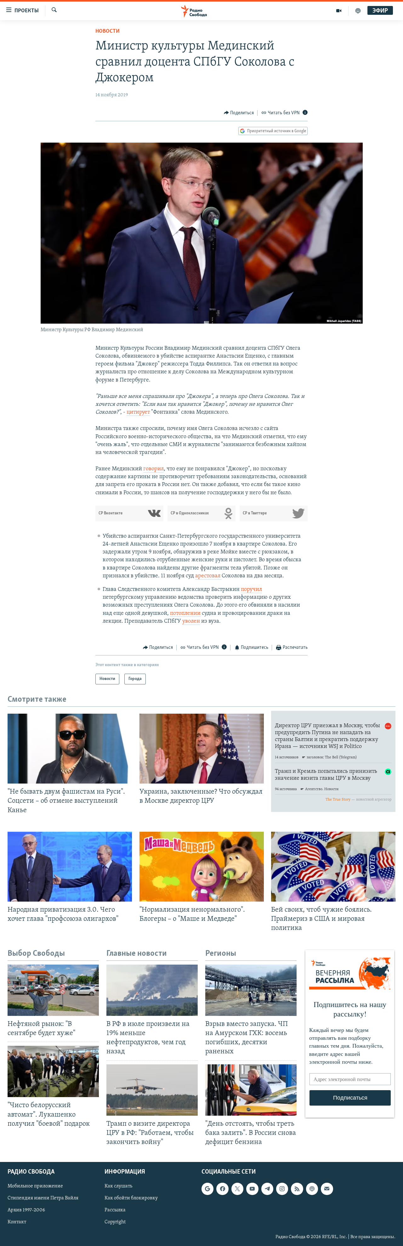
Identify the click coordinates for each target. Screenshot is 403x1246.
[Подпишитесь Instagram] (282, 1189)
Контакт (17, 1222)
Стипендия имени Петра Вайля (43, 1198)
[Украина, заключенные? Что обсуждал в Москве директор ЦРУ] (201, 749)
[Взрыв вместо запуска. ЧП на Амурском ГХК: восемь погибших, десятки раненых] (251, 990)
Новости (107, 31)
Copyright (115, 1222)
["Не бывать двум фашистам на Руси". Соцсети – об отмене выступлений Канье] (70, 749)
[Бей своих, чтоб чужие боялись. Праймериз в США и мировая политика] (333, 867)
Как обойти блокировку (131, 1198)
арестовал (208, 576)
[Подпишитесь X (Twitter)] (237, 1189)
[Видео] (339, 10)
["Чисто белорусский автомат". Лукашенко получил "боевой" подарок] (53, 1071)
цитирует (138, 412)
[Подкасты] (312, 1189)
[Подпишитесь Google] (207, 1189)
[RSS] (297, 1189)
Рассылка (115, 1210)
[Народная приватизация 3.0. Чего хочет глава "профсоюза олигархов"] (70, 867)
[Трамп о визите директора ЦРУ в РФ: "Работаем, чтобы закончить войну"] (152, 1090)
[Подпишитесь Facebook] (222, 1189)
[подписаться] (327, 1189)
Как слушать (118, 1186)
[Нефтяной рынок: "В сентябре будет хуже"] (53, 990)
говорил (153, 469)
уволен (191, 621)
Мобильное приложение (35, 1186)
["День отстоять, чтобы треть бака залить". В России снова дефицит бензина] (251, 1090)
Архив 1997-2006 (26, 1210)
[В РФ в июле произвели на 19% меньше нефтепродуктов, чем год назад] (152, 990)
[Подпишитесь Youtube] (252, 1189)
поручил (251, 589)
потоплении (185, 613)
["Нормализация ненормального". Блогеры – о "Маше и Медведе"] (201, 867)
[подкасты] (358, 10)
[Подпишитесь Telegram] (267, 1189)
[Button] (239, 113)
